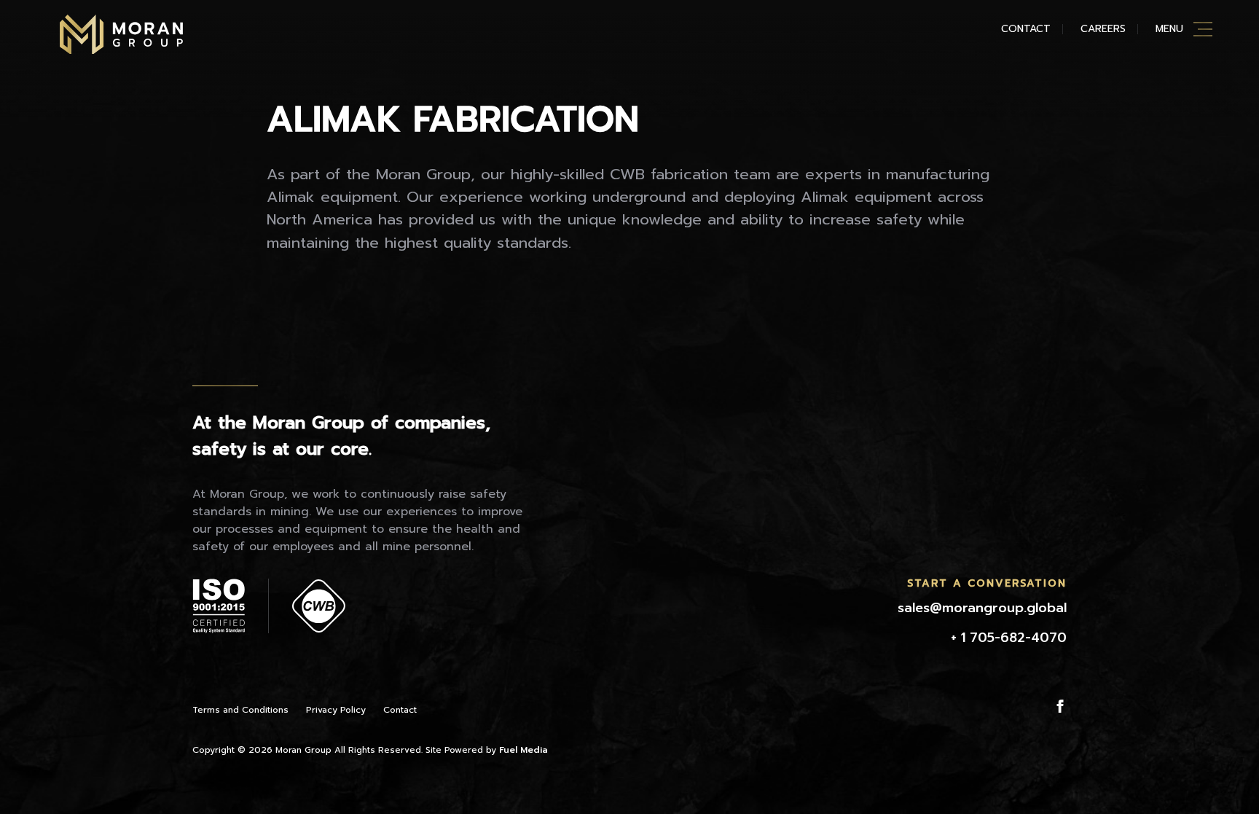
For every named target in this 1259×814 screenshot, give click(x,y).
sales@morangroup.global (982, 608)
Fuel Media (523, 749)
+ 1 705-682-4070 (1009, 637)
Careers (1103, 28)
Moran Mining (121, 34)
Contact (1026, 28)
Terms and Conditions (240, 709)
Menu (1169, 28)
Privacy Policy (336, 709)
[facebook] (1060, 706)
